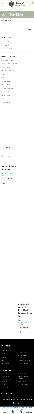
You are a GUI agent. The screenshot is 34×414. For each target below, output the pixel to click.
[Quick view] (3, 183)
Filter (29, 29)
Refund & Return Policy (23, 356)
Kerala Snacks (6, 81)
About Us (4, 350)
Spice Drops (5, 95)
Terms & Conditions (24, 360)
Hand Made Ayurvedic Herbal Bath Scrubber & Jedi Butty (24, 310)
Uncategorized (6, 102)
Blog (2, 360)
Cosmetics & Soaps (8, 70)
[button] (7, 179)
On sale (6, 42)
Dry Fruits (4, 74)
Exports (3, 357)
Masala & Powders (7, 88)
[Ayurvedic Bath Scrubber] (9, 163)
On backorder (8, 48)
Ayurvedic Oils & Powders (10, 63)
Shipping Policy (23, 363)
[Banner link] (17, 128)
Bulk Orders (5, 363)
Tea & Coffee (5, 98)
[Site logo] (17, 3)
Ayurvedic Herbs (7, 60)
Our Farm (4, 354)
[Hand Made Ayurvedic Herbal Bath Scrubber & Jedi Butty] (25, 232)
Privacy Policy (22, 352)
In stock (6, 45)
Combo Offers (6, 67)
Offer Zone (5, 91)
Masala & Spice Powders (6, 380)
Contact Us (21, 349)
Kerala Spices (6, 84)
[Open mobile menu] (2, 3)
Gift (2, 77)
